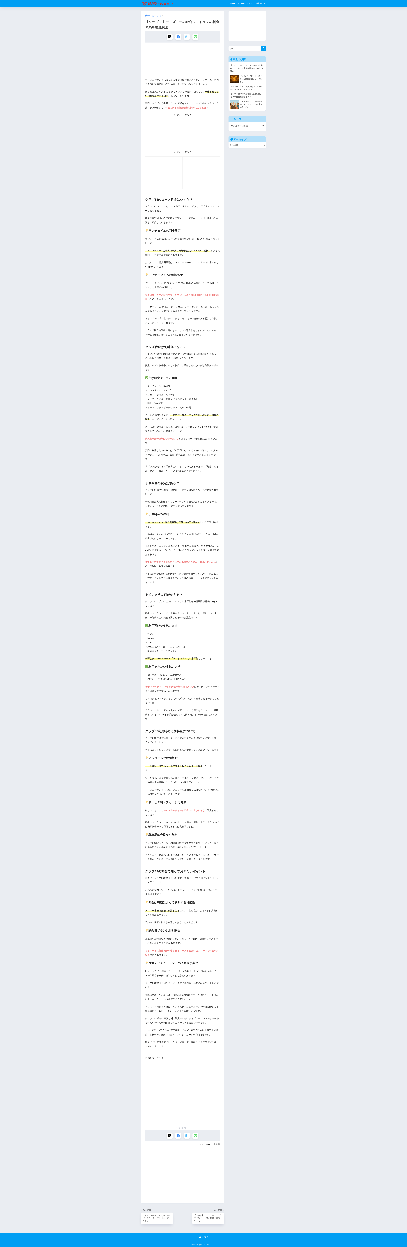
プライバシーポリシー (245, 3)
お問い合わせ (260, 3)
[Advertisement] (182, 60)
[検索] (263, 48)
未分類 (216, 1144)
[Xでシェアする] (170, 37)
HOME (232, 3)
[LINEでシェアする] (195, 37)
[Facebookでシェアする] (178, 37)
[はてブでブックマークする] (187, 37)
